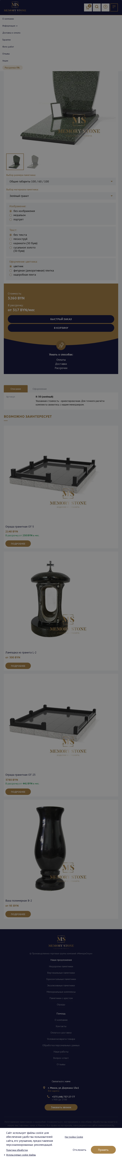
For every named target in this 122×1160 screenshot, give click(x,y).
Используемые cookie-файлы (21, 1154)
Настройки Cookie (74, 1136)
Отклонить (79, 1150)
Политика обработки (17, 1150)
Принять (103, 1150)
